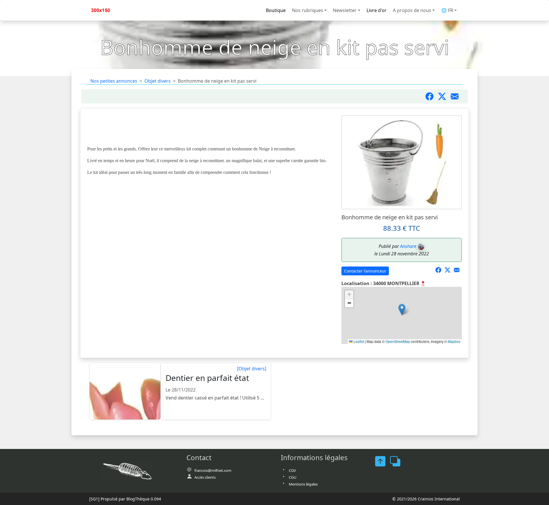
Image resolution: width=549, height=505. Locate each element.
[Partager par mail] (457, 96)
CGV (292, 470)
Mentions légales (303, 484)
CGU (293, 477)
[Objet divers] (251, 368)
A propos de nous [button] (412, 10)
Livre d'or (377, 10)
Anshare (408, 246)
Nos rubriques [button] (307, 10)
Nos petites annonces (113, 81)
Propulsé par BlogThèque (125, 499)
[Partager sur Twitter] (444, 96)
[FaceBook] (382, 461)
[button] (401, 309)
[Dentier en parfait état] (125, 391)
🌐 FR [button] (447, 10)
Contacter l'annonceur (365, 271)
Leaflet (358, 341)
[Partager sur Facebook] (431, 96)
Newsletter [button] (345, 10)
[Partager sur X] (449, 270)
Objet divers (157, 81)
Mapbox (454, 341)
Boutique (276, 10)
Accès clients (205, 477)
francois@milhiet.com (212, 470)
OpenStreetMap (397, 341)
